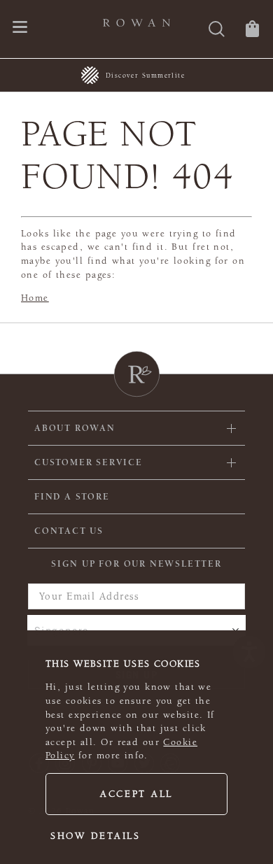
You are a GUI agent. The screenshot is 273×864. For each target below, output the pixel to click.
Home (35, 298)
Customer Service (88, 462)
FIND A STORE (72, 497)
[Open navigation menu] (20, 28)
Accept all (136, 794)
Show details (95, 836)
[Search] (216, 30)
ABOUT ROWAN (74, 428)
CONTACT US (69, 531)
